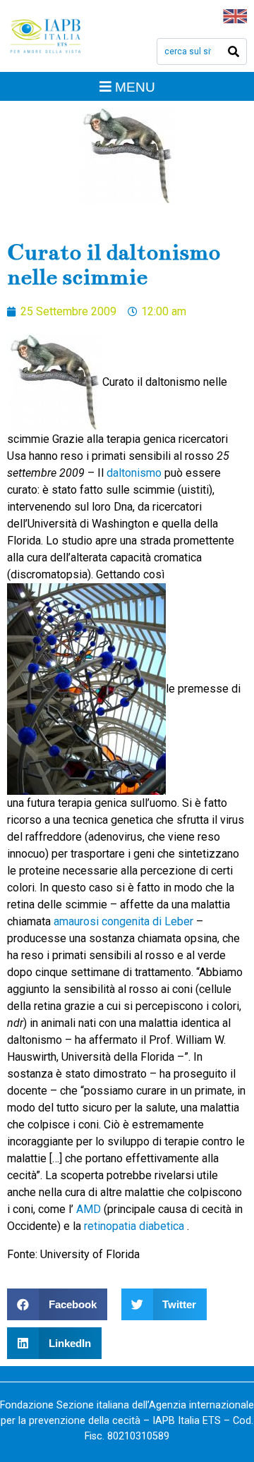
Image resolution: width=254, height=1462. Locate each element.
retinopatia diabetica (135, 1226)
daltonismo (135, 473)
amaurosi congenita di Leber (125, 921)
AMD (88, 1209)
